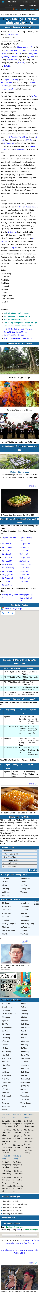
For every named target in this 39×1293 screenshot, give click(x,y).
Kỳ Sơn (5, 885)
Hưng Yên (24, 1055)
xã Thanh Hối (8, 143)
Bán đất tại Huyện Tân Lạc (14, 320)
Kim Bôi (23, 882)
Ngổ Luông (5, 57)
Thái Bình (24, 1093)
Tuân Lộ (7, 66)
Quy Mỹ (21, 63)
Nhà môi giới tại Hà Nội (11, 1201)
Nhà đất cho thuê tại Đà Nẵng (6, 1180)
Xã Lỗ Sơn (23, 551)
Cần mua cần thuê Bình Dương (29, 1150)
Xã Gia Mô (6, 551)
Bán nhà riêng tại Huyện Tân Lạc (17, 316)
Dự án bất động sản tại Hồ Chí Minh (7, 1123)
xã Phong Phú (19, 149)
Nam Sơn (13, 57)
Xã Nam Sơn (7, 557)
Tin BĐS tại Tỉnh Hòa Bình (14, 335)
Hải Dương (6, 1051)
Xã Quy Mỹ (23, 571)
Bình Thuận (25, 1028)
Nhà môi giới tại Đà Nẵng (11, 1210)
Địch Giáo (9, 50)
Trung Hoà (23, 137)
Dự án (10, 5)
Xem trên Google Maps (13, 609)
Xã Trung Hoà (24, 578)
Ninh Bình (24, 1072)
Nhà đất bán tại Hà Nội (17, 1131)
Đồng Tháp (24, 1041)
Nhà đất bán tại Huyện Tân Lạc (16, 313)
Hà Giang (24, 1045)
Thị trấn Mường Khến (27, 207)
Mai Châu (5, 892)
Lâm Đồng (6, 1065)
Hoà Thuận (6, 910)
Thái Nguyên (7, 1096)
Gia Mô (18, 53)
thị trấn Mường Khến (25, 47)
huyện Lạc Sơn (9, 89)
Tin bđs (21, 5)
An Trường (25, 927)
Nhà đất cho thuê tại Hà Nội (17, 1138)
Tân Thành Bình (8, 930)
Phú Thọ (23, 1076)
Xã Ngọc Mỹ (7, 561)
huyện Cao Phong (11, 79)
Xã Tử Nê (6, 582)
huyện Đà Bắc (6, 83)
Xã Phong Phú (24, 564)
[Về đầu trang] (36, 1290)
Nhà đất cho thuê (29, 2)
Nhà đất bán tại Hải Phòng (18, 1172)
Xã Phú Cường (8, 568)
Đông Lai (25, 50)
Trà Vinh (5, 917)
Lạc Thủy (5, 889)
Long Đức (24, 903)
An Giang (24, 1014)
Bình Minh (24, 913)
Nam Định (24, 1069)
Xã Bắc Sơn (7, 544)
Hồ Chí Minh (7, 1003)
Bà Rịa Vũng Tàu (8, 1014)
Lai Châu (24, 1062)
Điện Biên (24, 1038)
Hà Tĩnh (23, 1048)
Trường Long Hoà (9, 924)
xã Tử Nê (28, 140)
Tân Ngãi (24, 934)
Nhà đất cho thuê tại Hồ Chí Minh (6, 1141)
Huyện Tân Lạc (29, 14)
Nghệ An (5, 1072)
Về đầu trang (19, 1235)
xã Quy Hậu (13, 248)
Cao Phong (25, 878)
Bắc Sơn (17, 50)
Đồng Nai (5, 1041)
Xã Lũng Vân (7, 554)
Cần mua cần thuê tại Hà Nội (18, 1147)
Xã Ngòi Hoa (24, 561)
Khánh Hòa (6, 1058)
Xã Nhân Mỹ (7, 564)
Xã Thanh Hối (7, 578)
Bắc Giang (6, 1017)
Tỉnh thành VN (6, 14)
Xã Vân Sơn (7, 585)
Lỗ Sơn (3, 53)
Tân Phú (23, 930)
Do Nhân (33, 50)
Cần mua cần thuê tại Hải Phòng (18, 1188)
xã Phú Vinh (12, 137)
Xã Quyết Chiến (8, 575)
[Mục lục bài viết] (36, 903)
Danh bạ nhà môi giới (11, 1197)
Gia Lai (5, 1045)
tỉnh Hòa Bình (12, 35)
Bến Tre (5, 1024)
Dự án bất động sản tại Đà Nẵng (6, 1164)
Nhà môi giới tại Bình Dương (13, 1207)
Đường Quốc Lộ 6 (26, 595)
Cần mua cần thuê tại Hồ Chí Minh (7, 1150)
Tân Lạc (23, 892)
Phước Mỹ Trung (27, 924)
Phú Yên (5, 1079)
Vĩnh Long (6, 1106)
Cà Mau (5, 1031)
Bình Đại (5, 920)
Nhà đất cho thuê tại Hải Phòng (17, 1180)
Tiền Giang (24, 1099)
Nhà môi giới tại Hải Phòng (12, 1214)
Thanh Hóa (24, 1096)
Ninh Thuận (6, 1076)
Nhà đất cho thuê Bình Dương (28, 1141)
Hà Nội (23, 1003)
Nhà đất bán (12, 2)
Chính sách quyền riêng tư (22, 1243)
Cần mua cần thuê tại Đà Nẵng (7, 1188)
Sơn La (23, 1089)
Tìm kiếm (32, 5)
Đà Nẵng (5, 903)
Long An (23, 1010)
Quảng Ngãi (25, 1082)
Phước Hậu (6, 906)
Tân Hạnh (24, 910)
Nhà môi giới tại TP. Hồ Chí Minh (14, 1204)
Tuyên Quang (25, 1103)
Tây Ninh (5, 1093)
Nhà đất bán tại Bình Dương (28, 1132)
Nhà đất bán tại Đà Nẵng (6, 1172)
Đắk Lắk (23, 1034)
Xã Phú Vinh (24, 568)
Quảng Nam (6, 1082)
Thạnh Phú (24, 917)
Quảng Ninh (7, 1086)
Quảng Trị (24, 1086)
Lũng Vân (33, 53)
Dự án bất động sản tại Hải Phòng (17, 1164)
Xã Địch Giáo (24, 544)
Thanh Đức (25, 906)
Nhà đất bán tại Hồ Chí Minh (6, 1132)
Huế (3, 1099)
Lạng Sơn (24, 1065)
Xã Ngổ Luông (24, 557)
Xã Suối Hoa (24, 575)
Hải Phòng (6, 1010)
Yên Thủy (5, 896)
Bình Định (24, 1024)
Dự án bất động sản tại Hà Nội (17, 1123)
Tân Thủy (5, 934)
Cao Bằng (6, 1034)
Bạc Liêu (5, 1021)
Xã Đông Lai (24, 547)
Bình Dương (7, 1007)
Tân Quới (5, 927)
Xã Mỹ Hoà (23, 554)
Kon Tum (5, 1062)
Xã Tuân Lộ (23, 582)
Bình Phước (7, 1028)
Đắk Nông (6, 1038)
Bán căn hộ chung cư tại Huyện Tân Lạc (20, 323)
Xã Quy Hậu (7, 571)
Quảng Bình (25, 1079)
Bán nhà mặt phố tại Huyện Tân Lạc (18, 326)
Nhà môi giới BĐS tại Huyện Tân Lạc (18, 338)
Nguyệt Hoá (6, 913)
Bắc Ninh (24, 1021)
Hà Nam (5, 1048)
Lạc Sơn (23, 885)
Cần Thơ (24, 1031)
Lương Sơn (25, 889)
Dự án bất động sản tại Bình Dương (29, 1123)
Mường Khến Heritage (19, 472)
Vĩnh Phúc (24, 1106)
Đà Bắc (5, 882)
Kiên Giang (25, 1058)
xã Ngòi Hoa (12, 232)
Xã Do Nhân (7, 547)
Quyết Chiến (12, 60)
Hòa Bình (17, 14)
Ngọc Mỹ (30, 57)
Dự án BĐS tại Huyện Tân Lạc (15, 332)
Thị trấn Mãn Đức (9, 538)
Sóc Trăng (6, 1089)
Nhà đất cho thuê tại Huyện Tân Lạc (18, 329)
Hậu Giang (24, 1051)
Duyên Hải (24, 920)
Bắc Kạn (23, 1017)
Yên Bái (5, 1110)
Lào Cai (5, 1069)
